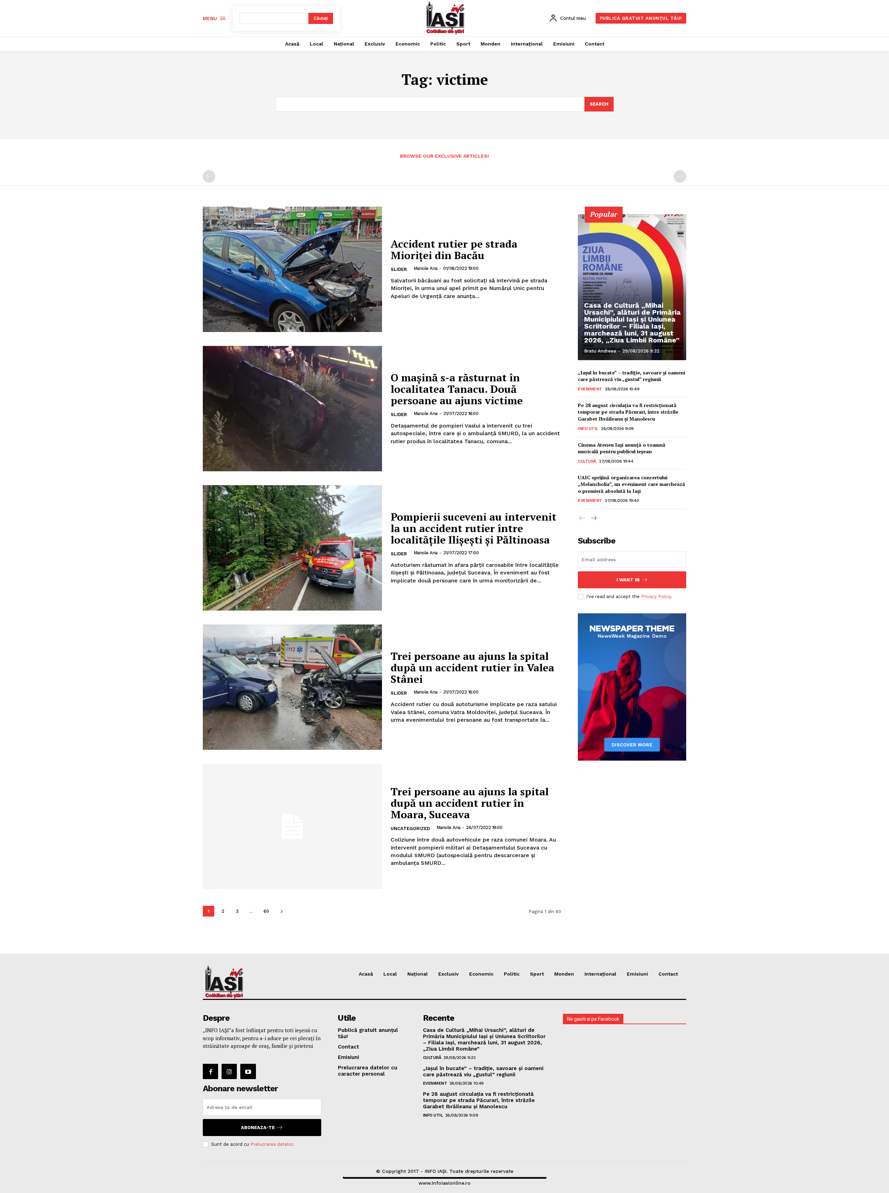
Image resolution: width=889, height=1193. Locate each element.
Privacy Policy (656, 596)
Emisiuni (637, 974)
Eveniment (590, 389)
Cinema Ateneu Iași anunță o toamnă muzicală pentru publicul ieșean (621, 448)
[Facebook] (210, 1071)
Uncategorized (410, 828)
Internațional (600, 974)
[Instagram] (229, 1071)
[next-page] (281, 911)
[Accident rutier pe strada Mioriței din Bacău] (292, 269)
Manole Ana (426, 268)
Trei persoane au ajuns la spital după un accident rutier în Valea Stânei (472, 667)
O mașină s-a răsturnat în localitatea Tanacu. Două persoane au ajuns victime (457, 389)
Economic (481, 974)
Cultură (587, 461)
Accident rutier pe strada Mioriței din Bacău (454, 249)
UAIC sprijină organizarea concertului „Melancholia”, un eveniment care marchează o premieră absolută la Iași (631, 484)
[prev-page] (209, 176)
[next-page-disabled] (680, 176)
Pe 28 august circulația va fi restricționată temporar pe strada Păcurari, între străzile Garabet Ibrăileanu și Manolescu (628, 412)
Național (417, 974)
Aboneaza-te (258, 1127)
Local (390, 974)
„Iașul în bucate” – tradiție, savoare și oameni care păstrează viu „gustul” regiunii (631, 376)
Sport (537, 974)
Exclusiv (448, 974)
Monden (564, 974)
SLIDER (399, 269)
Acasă (366, 974)
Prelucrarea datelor (271, 1144)
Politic (512, 974)
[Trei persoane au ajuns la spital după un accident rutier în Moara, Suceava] (292, 826)
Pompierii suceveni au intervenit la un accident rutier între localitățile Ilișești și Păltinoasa (473, 528)
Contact (668, 974)
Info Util (588, 428)
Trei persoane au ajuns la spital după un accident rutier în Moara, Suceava (470, 803)
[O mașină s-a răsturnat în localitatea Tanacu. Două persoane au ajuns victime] (292, 408)
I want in (628, 579)
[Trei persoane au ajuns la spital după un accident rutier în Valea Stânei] (292, 687)
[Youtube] (248, 1071)
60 (266, 911)
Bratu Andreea (600, 351)
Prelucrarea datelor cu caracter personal (367, 1070)
